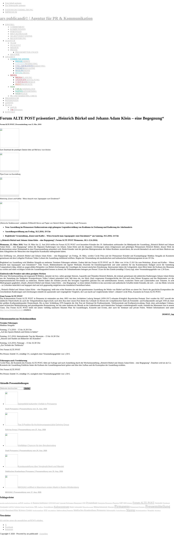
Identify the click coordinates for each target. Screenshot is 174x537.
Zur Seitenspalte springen (15, 5)
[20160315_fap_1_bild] (9, 171)
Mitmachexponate (88, 507)
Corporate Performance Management (70, 503)
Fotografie (158, 503)
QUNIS (2, 510)
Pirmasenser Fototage (137, 507)
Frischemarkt (4, 507)
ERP (121, 503)
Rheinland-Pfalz (11, 510)
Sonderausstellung (38, 510)
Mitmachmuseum (100, 507)
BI (31, 503)
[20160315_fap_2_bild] (9, 196)
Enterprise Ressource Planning (108, 503)
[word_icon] (9, 147)
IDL (36, 507)
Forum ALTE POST (143, 502)
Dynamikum (91, 502)
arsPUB (20, 503)
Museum (111, 507)
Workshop (158, 510)
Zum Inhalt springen (13, 3)
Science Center (25, 510)
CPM (83, 503)
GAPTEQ (11, 507)
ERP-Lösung (127, 503)
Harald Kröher (29, 507)
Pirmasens (122, 506)
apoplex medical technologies (8, 503)
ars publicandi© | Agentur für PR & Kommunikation (46, 18)
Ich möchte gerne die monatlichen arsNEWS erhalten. (21, 520)
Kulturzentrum (61, 506)
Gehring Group (20, 507)
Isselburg (40, 507)
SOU (45, 510)
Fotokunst (166, 503)
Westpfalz (150, 510)
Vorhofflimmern (121, 510)
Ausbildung (27, 503)
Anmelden (43, 534)
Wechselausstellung (141, 510)
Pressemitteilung (157, 506)
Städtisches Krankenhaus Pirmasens (89, 510)
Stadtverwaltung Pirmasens (65, 510)
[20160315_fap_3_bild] (9, 220)
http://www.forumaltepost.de (11, 310)
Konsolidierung (48, 507)
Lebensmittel (78, 507)
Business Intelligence (40, 503)
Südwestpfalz (111, 510)
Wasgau (130, 510)
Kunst (72, 507)
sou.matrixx (52, 510)
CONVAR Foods (53, 503)
